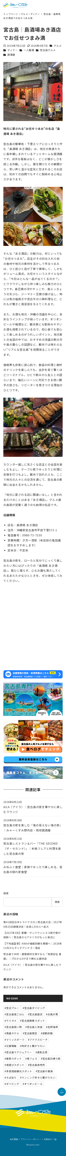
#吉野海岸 (52, 1027)
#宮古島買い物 (13, 1027)
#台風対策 (52, 1014)
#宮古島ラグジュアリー (18, 1052)
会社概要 (14, 1140)
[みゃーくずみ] (15, 5)
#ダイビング (12, 1084)
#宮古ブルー (12, 1008)
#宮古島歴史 (35, 1014)
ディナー (35, 14)
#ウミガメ (11, 1020)
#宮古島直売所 (36, 1065)
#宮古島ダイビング (34, 1008)
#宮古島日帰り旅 (51, 1058)
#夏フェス (31, 1058)
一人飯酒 (29, 50)
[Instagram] (55, 1139)
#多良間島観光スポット (18, 1071)
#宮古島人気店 (34, 1027)
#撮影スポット (13, 1058)
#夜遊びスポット (14, 1065)
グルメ (24, 14)
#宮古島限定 (30, 1033)
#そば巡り (11, 1077)
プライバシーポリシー (31, 1140)
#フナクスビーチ (38, 1039)
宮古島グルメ (48, 50)
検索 (6, 893)
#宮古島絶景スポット (32, 1020)
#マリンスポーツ (14, 1039)
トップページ (11, 14)
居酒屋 (11, 54)
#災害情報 (11, 1046)
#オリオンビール (32, 1084)
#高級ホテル (12, 1033)
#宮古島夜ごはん (14, 1014)
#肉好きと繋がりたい (32, 1046)
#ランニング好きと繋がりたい (37, 1077)
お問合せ (48, 1140)
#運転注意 (42, 1052)
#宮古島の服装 (44, 1071)
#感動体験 (47, 1033)
